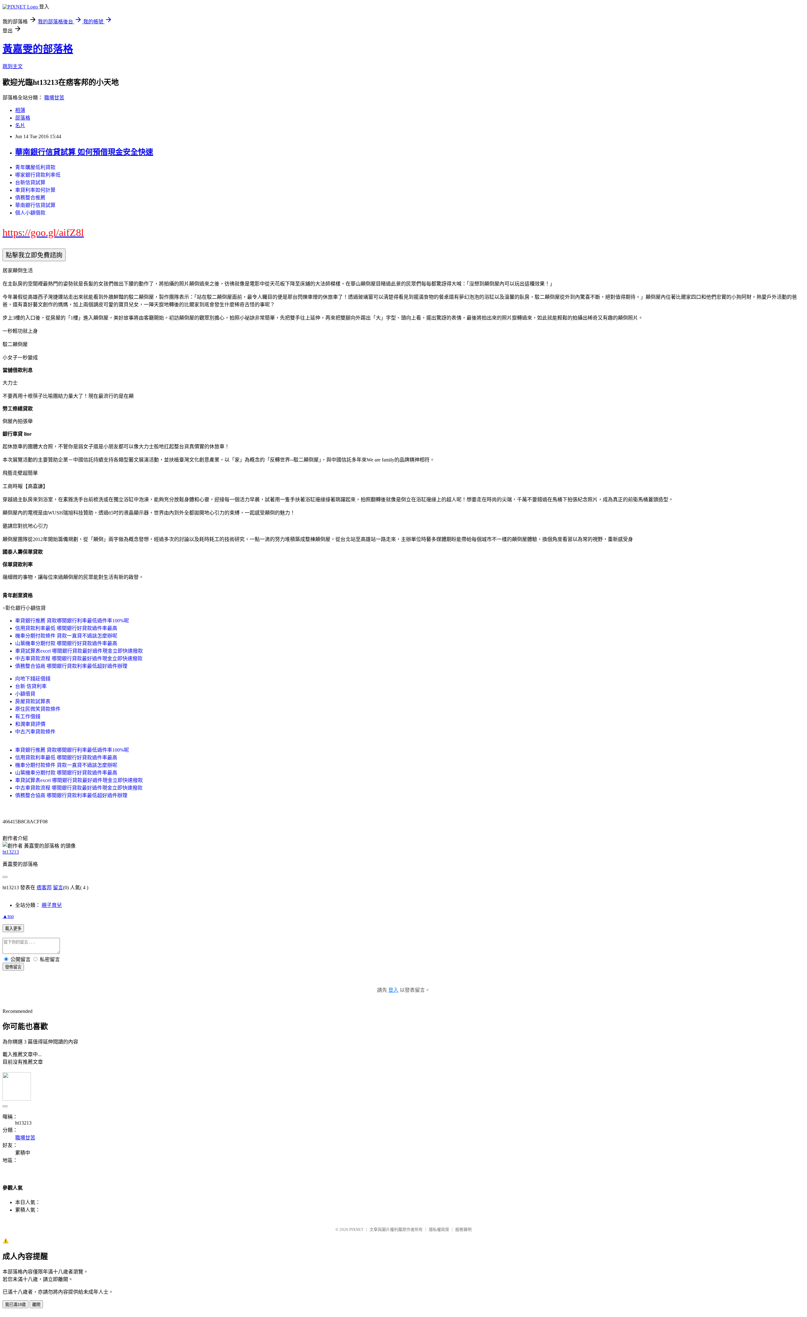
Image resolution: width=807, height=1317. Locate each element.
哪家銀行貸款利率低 (38, 175)
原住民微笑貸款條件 (38, 709)
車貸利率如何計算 (35, 190)
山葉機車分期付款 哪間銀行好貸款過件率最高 (66, 643)
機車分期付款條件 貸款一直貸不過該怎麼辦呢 (66, 635)
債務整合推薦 (30, 197)
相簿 (20, 110)
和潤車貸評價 (30, 724)
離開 (36, 1304)
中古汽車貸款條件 (35, 731)
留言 (58, 887)
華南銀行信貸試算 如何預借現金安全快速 (84, 152)
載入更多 (13, 928)
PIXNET (356, 1229)
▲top (8, 916)
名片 (20, 125)
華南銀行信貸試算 (35, 205)
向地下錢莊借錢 (32, 678)
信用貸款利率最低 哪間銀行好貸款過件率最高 (66, 628)
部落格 (22, 118)
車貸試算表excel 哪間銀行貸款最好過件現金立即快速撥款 (79, 651)
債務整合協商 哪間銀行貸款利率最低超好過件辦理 (71, 666)
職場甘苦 (54, 97)
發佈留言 (13, 967)
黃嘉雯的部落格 (38, 49)
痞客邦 (44, 887)
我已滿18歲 (15, 1304)
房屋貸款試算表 (32, 701)
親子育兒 (52, 905)
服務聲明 (463, 1229)
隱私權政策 (439, 1229)
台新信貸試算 (30, 182)
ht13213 (11, 852)
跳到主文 (13, 66)
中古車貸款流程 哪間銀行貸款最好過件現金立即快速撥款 (78, 658)
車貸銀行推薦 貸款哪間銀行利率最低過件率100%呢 (72, 620)
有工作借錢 (27, 716)
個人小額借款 (30, 212)
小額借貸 (25, 694)
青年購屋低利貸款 (35, 167)
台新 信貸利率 (31, 686)
